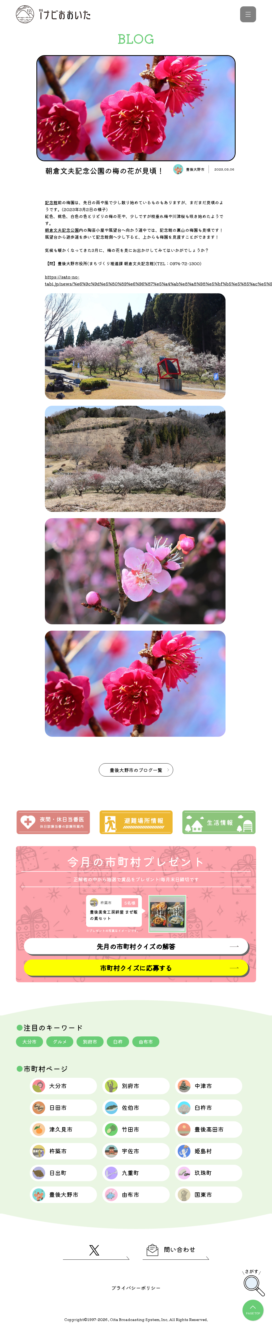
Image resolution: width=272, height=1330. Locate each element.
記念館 (51, 202)
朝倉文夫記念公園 (62, 230)
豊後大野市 (63, 1194)
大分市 (29, 1041)
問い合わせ (180, 1249)
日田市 (58, 1107)
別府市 (90, 1041)
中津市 (203, 1085)
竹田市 (130, 1129)
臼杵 (118, 1041)
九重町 (130, 1172)
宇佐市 (130, 1150)
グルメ (60, 1041)
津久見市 (61, 1129)
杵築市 (58, 1150)
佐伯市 (130, 1107)
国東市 (203, 1194)
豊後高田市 (209, 1129)
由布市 (146, 1041)
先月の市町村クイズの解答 (136, 946)
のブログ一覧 (136, 769)
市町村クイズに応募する (136, 968)
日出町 (58, 1172)
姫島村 (203, 1150)
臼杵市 (203, 1107)
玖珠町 (203, 1172)
